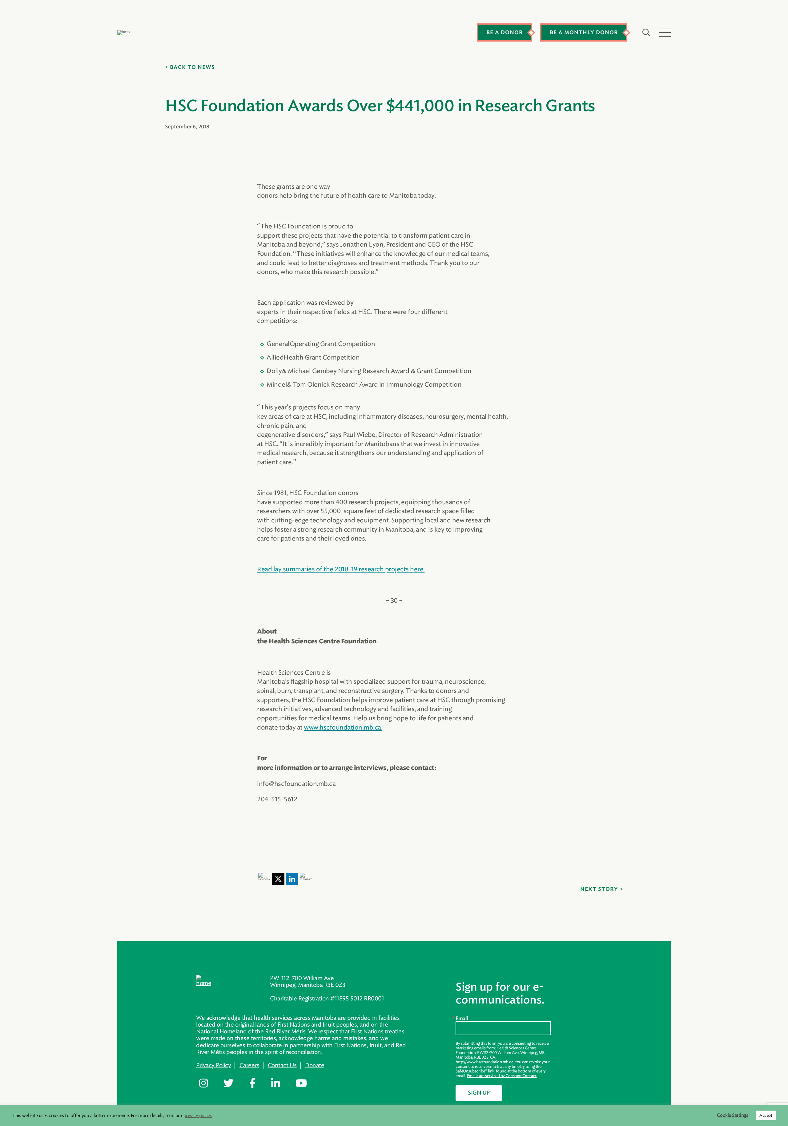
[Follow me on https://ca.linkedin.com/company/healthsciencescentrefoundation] (280, 1083)
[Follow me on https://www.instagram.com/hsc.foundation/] (208, 1083)
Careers (249, 1065)
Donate (314, 1065)
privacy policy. (197, 1115)
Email (462, 1018)
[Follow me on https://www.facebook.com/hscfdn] (257, 1083)
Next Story (599, 889)
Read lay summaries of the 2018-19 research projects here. (341, 569)
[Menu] (665, 33)
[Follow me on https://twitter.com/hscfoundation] (233, 1083)
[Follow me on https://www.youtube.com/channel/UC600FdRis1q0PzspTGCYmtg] (305, 1083)
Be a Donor (504, 32)
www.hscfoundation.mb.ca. (343, 727)
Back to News (192, 67)
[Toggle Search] (646, 33)
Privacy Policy (213, 1065)
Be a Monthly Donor (584, 32)
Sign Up (479, 1093)
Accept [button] (765, 1115)
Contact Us (282, 1065)
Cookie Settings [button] (732, 1115)
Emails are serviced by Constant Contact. (502, 1075)
